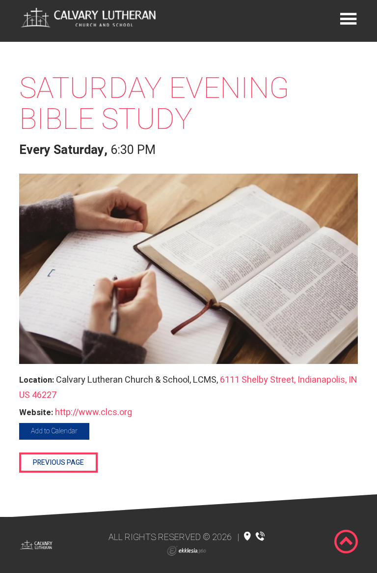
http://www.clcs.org (93, 412)
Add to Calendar (54, 431)
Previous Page (58, 462)
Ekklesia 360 (186, 551)
